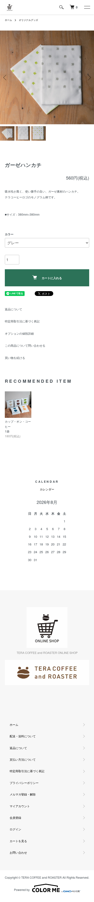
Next (88, 77)
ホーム (8, 20)
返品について (13, 309)
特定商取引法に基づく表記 (22, 321)
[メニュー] (87, 7)
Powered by (22, 890)
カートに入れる (52, 278)
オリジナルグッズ (28, 20)
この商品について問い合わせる (25, 345)
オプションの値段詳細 (19, 333)
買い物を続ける (15, 358)
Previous (5, 77)
